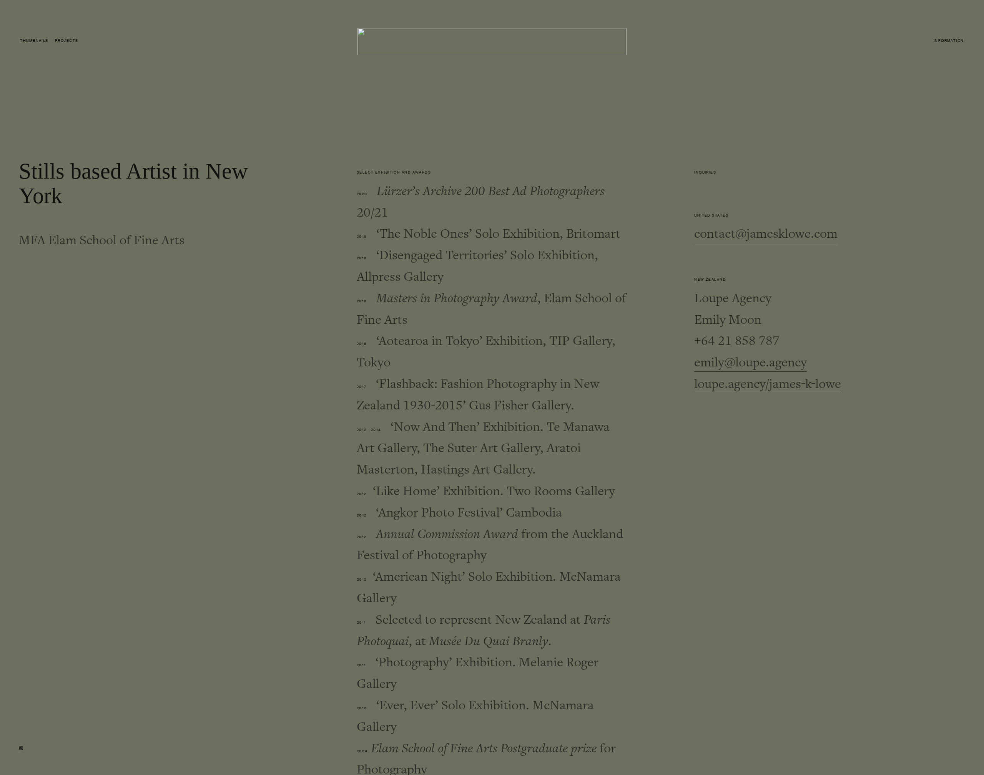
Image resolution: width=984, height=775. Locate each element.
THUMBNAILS (34, 41)
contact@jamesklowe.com (766, 233)
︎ (21, 748)
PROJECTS (66, 41)
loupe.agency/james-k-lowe (767, 383)
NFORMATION (949, 41)
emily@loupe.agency (750, 362)
